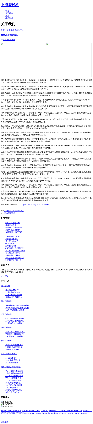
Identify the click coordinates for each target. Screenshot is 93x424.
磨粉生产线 (19, 30)
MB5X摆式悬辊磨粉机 (14, 345)
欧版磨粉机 (26, 411)
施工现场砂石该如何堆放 (15, 251)
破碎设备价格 (76, 411)
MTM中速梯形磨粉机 (13, 347)
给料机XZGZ (10, 246)
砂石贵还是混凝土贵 (13, 260)
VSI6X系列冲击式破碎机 (15, 332)
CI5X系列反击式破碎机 (14, 318)
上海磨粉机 (16, 411)
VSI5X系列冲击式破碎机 (15, 334)
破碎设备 (44, 411)
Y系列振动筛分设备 (13, 378)
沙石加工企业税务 (12, 253)
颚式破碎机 (5, 286)
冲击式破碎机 (6, 327)
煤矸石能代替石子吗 (13, 232)
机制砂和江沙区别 (12, 255)
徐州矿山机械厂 (11, 241)
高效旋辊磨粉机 (11, 239)
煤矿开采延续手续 (12, 223)
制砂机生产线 (6, 411)
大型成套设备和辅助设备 (11, 367)
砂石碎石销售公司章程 (14, 248)
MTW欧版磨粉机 (12, 349)
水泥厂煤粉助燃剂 (12, 230)
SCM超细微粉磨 (11, 363)
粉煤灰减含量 (10, 225)
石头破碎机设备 (9, 413)
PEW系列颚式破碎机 (13, 295)
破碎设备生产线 (64, 411)
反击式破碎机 (6, 314)
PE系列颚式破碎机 (12, 292)
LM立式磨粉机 (11, 358)
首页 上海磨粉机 (7, 30)
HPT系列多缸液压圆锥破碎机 (17, 308)
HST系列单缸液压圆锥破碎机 (17, 305)
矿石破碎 (20, 413)
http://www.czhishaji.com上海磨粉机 (35, 205)
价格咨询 (4, 422)
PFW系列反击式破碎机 (14, 321)
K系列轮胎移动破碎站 (14, 373)
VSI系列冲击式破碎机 (14, 336)
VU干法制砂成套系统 (14, 371)
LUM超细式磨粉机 (12, 360)
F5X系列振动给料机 (13, 380)
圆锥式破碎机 (6, 301)
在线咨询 (4, 276)
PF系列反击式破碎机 (13, 323)
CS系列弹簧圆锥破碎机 (14, 310)
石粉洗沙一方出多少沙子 (14, 211)
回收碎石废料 (9, 213)
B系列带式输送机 (12, 392)
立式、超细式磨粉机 (9, 354)
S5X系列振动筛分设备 (14, 376)
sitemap (26, 413)
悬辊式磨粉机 (6, 341)
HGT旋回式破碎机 (12, 290)
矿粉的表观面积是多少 (14, 258)
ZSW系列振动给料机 (13, 385)
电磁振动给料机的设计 (14, 236)
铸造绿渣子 (10, 243)
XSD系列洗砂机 (11, 388)
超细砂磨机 (53, 411)
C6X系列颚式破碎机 (13, 297)
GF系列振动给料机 (13, 383)
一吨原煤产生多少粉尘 (14, 227)
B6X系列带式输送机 (13, 390)
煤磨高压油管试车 (9, 35)
